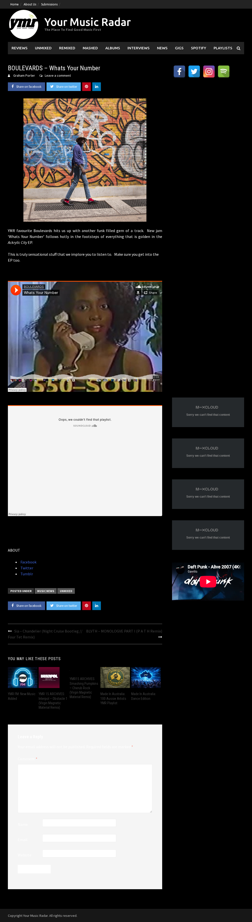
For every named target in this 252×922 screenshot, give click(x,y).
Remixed (67, 48)
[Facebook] (179, 71)
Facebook (28, 562)
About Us (30, 4)
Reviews (20, 48)
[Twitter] (194, 71)
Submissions (49, 4)
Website (25, 854)
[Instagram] (209, 71)
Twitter (26, 567)
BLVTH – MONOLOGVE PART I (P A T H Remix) (124, 631)
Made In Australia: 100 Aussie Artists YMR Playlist (113, 698)
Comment (27, 758)
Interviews (138, 48)
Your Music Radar (87, 22)
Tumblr (26, 573)
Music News (45, 591)
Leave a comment (58, 75)
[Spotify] (224, 71)
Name (23, 824)
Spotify (198, 48)
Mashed (90, 48)
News (162, 48)
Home (14, 4)
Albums (112, 48)
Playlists (223, 48)
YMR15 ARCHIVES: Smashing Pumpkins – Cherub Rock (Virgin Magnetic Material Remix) (84, 688)
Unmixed (43, 48)
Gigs (179, 48)
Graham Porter (24, 75)
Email (23, 839)
